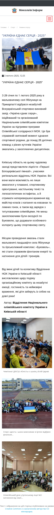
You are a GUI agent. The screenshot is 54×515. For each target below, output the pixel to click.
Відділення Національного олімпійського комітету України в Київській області (25, 307)
